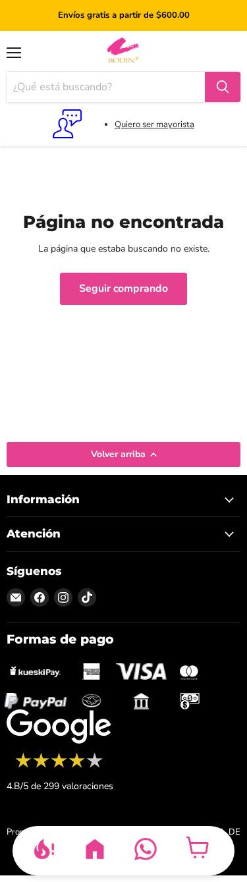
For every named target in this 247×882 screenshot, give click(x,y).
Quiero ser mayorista (154, 124)
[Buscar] (222, 87)
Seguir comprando (123, 288)
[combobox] (106, 87)
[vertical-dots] (59, 766)
